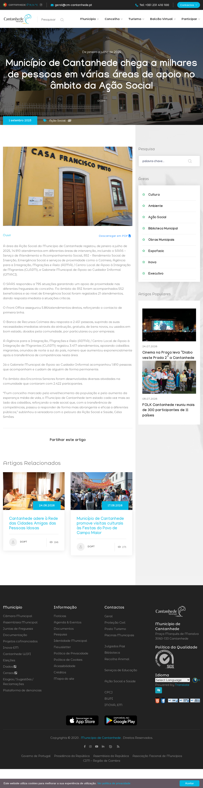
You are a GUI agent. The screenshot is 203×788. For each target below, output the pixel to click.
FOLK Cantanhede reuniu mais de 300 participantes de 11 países (168, 410)
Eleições (9, 660)
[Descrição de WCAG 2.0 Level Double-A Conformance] (177, 700)
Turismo (134, 19)
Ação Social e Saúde (120, 683)
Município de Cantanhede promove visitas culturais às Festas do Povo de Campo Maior (100, 526)
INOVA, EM (124, 705)
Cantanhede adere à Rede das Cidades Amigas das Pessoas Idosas (33, 524)
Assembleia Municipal (20, 622)
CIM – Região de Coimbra (101, 761)
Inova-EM (11, 647)
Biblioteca (123, 653)
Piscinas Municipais (119, 637)
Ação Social (157, 218)
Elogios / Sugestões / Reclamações (18, 681)
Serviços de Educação (120, 672)
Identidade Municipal (70, 641)
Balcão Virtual (161, 19)
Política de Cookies (68, 660)
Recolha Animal (116, 661)
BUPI (119, 699)
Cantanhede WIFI (17, 654)
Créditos (60, 672)
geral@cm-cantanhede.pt (73, 5)
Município (88, 19)
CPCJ (119, 692)
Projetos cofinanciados (20, 641)
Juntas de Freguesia (18, 628)
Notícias (60, 616)
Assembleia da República (111, 756)
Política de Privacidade (71, 653)
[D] (198, 680)
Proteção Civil (125, 623)
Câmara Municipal (17, 616)
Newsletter (62, 647)
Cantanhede (17, 4)
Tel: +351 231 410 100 (154, 5)
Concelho (112, 19)
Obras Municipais (161, 240)
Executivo (155, 274)
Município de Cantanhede (101, 738)
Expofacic (156, 251)
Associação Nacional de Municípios (157, 756)
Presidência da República (72, 756)
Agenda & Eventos (67, 622)
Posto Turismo (125, 629)
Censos (8, 673)
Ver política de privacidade (113, 783)
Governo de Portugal (36, 756)
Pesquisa (60, 634)
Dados (8, 666)
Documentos (64, 628)
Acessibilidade (64, 666)
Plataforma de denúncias (22, 690)
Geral (119, 616)
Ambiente (155, 206)
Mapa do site (64, 678)
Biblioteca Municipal (163, 229)
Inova (152, 263)
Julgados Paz (125, 646)
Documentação (15, 635)
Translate (182, 685)
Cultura (154, 195)
